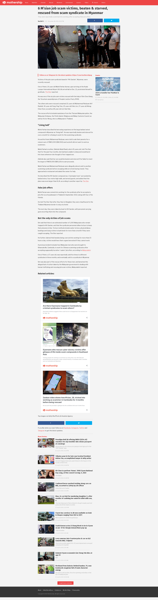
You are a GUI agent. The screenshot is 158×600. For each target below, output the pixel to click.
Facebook (67, 428)
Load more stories (65, 583)
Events (97, 75)
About (39, 590)
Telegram (41, 430)
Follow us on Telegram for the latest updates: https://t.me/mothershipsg (66, 75)
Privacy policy (76, 590)
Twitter (81, 428)
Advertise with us (48, 590)
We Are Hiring (66, 590)
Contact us (58, 590)
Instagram (74, 428)
